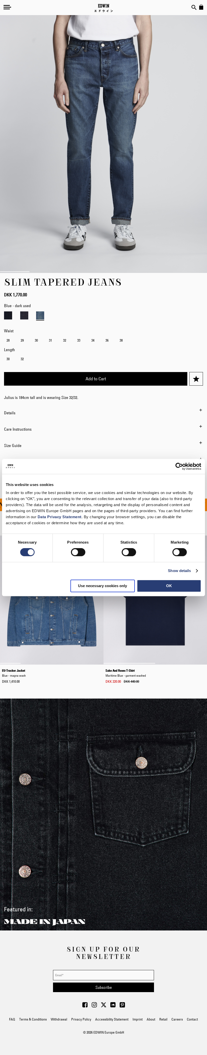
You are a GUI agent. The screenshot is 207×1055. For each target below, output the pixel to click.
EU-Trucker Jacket (14, 672)
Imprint (138, 1019)
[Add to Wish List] (196, 379)
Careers (177, 1019)
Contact (192, 1019)
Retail (163, 1019)
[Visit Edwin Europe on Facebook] (85, 1006)
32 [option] (64, 340)
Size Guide (12, 445)
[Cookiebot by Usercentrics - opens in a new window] (179, 466)
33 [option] (78, 340)
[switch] (78, 553)
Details (9, 412)
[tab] (103, 412)
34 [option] (92, 340)
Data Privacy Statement (60, 517)
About (151, 1019)
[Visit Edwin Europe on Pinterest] (122, 1006)
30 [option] (36, 340)
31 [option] (50, 340)
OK (169, 586)
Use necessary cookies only (102, 586)
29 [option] (22, 340)
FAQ (12, 1019)
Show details (179, 571)
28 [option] (8, 340)
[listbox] (103, 341)
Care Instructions (18, 429)
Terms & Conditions (33, 1019)
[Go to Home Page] (103, 8)
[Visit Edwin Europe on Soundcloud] (113, 1006)
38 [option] (121, 340)
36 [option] (107, 340)
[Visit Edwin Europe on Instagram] (94, 1006)
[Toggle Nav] (7, 7)
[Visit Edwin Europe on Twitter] (103, 1006)
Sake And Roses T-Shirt (126, 672)
